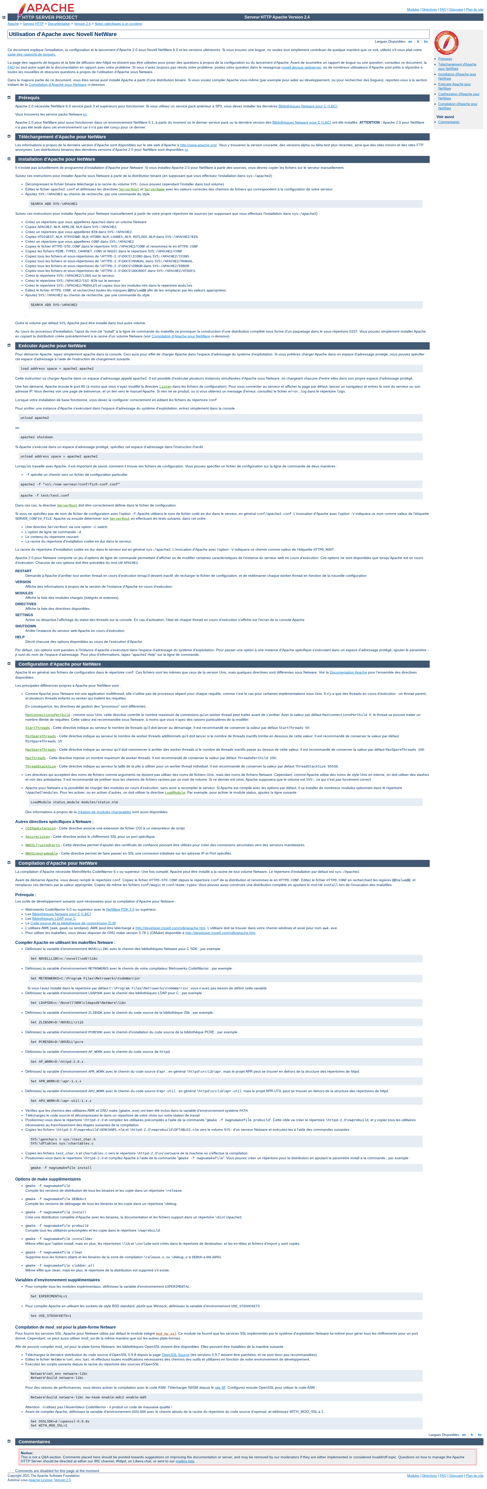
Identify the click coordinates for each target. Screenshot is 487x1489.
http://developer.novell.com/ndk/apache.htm (170, 928)
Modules (413, 9)
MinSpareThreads (40, 736)
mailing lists (185, 1461)
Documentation (59, 24)
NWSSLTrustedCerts (42, 845)
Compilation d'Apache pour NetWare (181, 336)
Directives (429, 9)
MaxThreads (35, 758)
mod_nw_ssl (166, 1334)
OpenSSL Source (175, 1355)
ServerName (154, 189)
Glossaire (456, 9)
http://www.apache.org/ (198, 145)
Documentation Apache (348, 672)
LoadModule (175, 793)
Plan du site (474, 9)
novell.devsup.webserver (301, 67)
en (410, 41)
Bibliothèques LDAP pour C (54, 919)
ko (426, 41)
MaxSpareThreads (40, 750)
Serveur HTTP (33, 24)
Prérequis (445, 59)
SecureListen (37, 837)
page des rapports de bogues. (32, 54)
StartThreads (37, 728)
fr (418, 41)
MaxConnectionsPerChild (47, 715)
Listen (165, 387)
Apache (13, 24)
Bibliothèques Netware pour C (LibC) (308, 106)
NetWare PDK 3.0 (120, 909)
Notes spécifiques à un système (118, 24)
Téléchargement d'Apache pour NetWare (457, 66)
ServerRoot (129, 189)
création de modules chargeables (104, 812)
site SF (220, 1387)
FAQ (443, 9)
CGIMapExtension (40, 828)
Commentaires (449, 122)
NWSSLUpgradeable (41, 854)
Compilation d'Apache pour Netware (57, 85)
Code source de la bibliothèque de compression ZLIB (73, 923)
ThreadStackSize (40, 766)
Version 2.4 (82, 24)
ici (84, 114)
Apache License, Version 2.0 (50, 1480)
